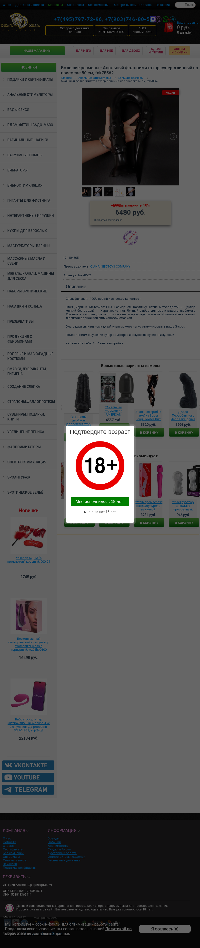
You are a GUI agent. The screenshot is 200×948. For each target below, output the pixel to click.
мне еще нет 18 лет (100, 512)
